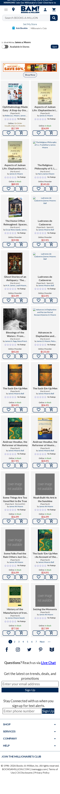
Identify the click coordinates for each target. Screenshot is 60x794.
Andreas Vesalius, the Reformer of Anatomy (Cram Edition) (45, 443)
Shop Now (30, 74)
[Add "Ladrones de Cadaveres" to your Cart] (51, 244)
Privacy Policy (41, 772)
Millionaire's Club (39, 28)
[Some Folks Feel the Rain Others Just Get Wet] (15, 540)
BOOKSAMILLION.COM (15, 769)
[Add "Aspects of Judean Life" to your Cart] (51, 133)
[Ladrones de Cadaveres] (45, 207)
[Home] (30, 9)
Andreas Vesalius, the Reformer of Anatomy (15, 443)
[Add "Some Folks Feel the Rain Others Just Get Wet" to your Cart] (21, 577)
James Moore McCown (17, 231)
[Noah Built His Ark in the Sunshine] (45, 484)
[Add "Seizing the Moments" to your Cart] (51, 633)
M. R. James (10, 285)
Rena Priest (22, 341)
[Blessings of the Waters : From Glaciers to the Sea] (15, 319)
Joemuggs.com (39, 769)
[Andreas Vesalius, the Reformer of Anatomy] (15, 428)
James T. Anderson (19, 116)
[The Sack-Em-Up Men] (15, 375)
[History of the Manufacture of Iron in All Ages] (15, 596)
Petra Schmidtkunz (48, 342)
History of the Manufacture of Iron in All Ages (15, 611)
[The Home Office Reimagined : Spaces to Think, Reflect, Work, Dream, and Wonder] (15, 207)
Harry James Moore (46, 174)
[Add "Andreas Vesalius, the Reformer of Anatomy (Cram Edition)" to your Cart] (51, 465)
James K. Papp (11, 341)
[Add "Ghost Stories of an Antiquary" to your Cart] (21, 300)
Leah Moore (21, 285)
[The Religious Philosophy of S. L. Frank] (45, 151)
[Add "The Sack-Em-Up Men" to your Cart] (21, 409)
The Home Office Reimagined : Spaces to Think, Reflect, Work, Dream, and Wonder (15, 222)
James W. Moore (16, 506)
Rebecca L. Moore (12, 115)
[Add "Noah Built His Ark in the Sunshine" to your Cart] (51, 521)
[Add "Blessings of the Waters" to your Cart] (21, 356)
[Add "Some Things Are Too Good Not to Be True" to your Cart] (21, 521)
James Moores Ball (46, 230)
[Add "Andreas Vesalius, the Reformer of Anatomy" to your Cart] (21, 465)
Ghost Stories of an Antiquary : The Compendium (15, 278)
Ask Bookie (22, 28)
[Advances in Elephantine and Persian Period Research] (45, 319)
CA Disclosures (24, 772)
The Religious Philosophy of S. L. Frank (45, 167)
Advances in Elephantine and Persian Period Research (45, 334)
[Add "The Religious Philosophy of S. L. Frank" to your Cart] (51, 188)
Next (42, 641)
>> (49, 641)
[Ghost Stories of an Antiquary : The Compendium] (15, 263)
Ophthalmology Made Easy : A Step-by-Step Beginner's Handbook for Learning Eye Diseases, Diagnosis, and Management (15, 108)
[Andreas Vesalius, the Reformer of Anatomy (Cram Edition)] (45, 428)
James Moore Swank (16, 618)
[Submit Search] (54, 18)
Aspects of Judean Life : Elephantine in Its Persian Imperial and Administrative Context (45, 108)
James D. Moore (46, 115)
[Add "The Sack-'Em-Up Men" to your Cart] (51, 577)
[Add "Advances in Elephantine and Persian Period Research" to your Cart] (51, 356)
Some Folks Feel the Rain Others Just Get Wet (15, 555)
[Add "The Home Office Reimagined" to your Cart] (21, 244)
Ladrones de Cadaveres (45, 222)
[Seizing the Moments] (45, 596)
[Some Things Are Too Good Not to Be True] (15, 484)
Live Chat (48, 663)
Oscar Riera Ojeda (13, 230)
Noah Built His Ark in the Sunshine (45, 499)
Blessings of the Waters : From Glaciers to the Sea (15, 334)
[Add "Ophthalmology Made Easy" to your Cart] (21, 133)
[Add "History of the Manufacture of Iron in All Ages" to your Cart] (21, 633)
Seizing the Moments (45, 609)
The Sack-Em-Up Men (15, 388)
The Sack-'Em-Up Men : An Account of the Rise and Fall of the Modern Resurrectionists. (45, 555)
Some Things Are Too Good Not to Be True (15, 499)
